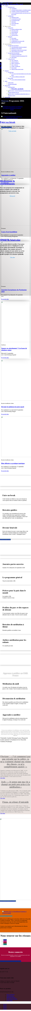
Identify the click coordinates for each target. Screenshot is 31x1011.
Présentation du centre (15, 17)
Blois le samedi (14, 67)
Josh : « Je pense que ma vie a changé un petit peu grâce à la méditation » (15, 784)
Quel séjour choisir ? (14, 35)
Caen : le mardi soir (14, 60)
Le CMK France (10, 15)
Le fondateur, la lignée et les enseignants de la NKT (20, 11)
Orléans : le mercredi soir (15, 63)
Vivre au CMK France (15, 23)
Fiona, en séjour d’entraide (15, 802)
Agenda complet (10, 82)
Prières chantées (14, 57)
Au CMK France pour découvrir (13, 45)
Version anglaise (7, 97)
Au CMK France (11, 72)
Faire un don (13, 24)
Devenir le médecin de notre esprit (12, 407)
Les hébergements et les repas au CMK (17, 41)
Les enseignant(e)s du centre (16, 18)
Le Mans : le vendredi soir (15, 66)
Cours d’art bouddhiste (9, 232)
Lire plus (2, 778)
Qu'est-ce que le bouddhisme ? (8, 901)
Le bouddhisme (13, 8)
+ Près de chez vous (11, 58)
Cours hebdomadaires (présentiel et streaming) (19, 47)
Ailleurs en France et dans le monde (17, 69)
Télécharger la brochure (6, 916)
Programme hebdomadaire (12, 84)
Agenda (6, 81)
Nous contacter (13, 38)
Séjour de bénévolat (14, 32)
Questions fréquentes (14, 39)
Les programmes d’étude (15, 20)
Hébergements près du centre (16, 42)
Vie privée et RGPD (12, 999)
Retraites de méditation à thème (16, 29)
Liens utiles (10, 1000)
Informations (10, 36)
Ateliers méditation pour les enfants (17, 51)
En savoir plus (5, 182)
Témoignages (13, 21)
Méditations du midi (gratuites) (16, 48)
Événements (7, 70)
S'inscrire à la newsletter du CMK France (10, 961)
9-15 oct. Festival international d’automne (18, 79)
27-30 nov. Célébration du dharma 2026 (18, 76)
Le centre (6, 5)
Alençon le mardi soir (15, 61)
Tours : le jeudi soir (14, 64)
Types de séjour (10, 27)
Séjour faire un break (14, 30)
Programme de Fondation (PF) (16, 54)
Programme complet (6, 127)
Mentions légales (11, 997)
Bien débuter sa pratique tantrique (13, 463)
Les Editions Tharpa (11, 87)
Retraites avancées (14, 33)
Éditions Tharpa (7, 85)
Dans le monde (10, 78)
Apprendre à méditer (8, 175)
